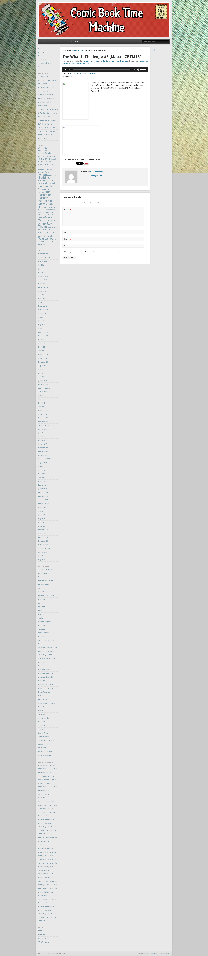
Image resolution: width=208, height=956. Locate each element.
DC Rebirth (42, 607)
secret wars (44, 229)
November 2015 (43, 496)
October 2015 (43, 500)
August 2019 (42, 366)
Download (92, 73)
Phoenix (82, 63)
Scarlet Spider (53, 227)
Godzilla (43, 177)
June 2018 (41, 399)
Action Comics (50, 151)
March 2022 (42, 298)
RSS (72, 76)
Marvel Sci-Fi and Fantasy (46, 684)
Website (66, 246)
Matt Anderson (96, 172)
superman (51, 239)
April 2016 (41, 477)
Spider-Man (48, 232)
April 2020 (41, 351)
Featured (80, 50)
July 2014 (41, 556)
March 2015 (42, 526)
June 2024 (41, 269)
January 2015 (42, 533)
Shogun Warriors (44, 718)
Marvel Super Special (45, 688)
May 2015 (41, 519)
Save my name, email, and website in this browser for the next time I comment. (92, 252)
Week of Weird (43, 748)
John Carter (44, 193)
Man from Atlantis (46, 212)
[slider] (143, 69)
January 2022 (42, 302)
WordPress (166, 953)
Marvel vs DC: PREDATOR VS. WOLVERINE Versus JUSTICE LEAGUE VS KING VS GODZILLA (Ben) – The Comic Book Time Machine (48, 772)
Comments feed (43, 938)
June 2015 (41, 515)
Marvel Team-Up (44, 692)
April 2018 (41, 407)
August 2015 (42, 507)
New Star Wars (43, 699)
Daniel (40, 603)
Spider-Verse (42, 725)
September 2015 (44, 504)
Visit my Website (96, 176)
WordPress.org (43, 942)
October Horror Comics (46, 703)
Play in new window (78, 73)
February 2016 (43, 485)
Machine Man (50, 210)
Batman (51, 156)
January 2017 (42, 444)
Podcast (52, 42)
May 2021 (41, 325)
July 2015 (41, 511)
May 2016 (41, 474)
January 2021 (42, 328)
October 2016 (43, 455)
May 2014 (41, 560)
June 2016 (41, 470)
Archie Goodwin (45, 153)
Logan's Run (42, 210)
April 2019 (41, 377)
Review (40, 711)
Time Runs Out (44, 242)
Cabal (53, 159)
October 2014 (43, 545)
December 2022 (43, 287)
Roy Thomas (45, 225)
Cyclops (141, 61)
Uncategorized (43, 744)
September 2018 (44, 388)
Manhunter (43, 215)
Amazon (43, 59)
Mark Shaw (52, 215)
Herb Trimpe (49, 180)
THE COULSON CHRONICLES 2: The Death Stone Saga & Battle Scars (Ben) (48, 113)
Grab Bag (41, 629)
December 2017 (43, 418)
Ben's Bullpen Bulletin (45, 581)
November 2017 (43, 422)
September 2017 (44, 425)
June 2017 (41, 436)
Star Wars (41, 729)
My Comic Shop (46, 63)
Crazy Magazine (43, 592)
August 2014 (42, 552)
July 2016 (41, 466)
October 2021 (43, 310)
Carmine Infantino (46, 161)
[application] (105, 69)
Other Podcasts (76, 42)
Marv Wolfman (45, 219)
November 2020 (43, 336)
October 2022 (43, 291)
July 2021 (41, 317)
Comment (68, 209)
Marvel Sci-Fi (42, 681)
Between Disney (43, 584)
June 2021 (41, 321)
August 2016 (42, 463)
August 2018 (42, 392)
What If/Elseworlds (120, 61)
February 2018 (43, 410)
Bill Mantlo (44, 158)
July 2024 (41, 265)
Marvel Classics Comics (46, 673)
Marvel (41, 218)
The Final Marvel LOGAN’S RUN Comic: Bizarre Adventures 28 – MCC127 (47, 123)
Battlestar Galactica (45, 573)
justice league (52, 207)
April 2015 (41, 522)
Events (40, 610)
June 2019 (41, 369)
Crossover (41, 599)
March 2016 (42, 481)
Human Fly (45, 186)
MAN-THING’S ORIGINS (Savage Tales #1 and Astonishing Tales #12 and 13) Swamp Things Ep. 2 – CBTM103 (47, 827)
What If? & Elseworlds (45, 752)
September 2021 (44, 313)
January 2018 (42, 414)
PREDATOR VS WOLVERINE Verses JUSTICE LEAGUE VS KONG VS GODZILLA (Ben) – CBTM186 (47, 790)
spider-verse (42, 236)
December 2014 (43, 537)
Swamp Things (43, 733)
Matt (90, 61)
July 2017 (41, 433)
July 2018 (41, 395)
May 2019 (41, 373)
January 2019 (42, 381)
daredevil (41, 167)
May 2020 (41, 347)
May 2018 (41, 403)
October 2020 (43, 339)
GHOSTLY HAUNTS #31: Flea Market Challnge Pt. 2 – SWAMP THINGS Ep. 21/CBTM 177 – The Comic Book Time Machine (48, 870)
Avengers (43, 156)
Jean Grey (75, 63)
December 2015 (43, 492)
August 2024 (42, 261)
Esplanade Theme (152, 953)
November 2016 (43, 451)
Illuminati (42, 189)
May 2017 (41, 440)
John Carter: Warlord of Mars (45, 199)
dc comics (47, 167)
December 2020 (43, 332)
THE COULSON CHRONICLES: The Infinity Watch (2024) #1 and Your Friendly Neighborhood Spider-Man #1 (47, 84)
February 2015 (43, 530)
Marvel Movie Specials (46, 677)
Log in (40, 931)
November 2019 (43, 362)
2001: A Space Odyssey (46, 569)
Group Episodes (43, 633)
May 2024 (41, 272)
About (43, 42)
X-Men (87, 63)
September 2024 (44, 257)
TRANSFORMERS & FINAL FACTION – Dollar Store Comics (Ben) (46, 134)
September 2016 (44, 459)
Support (63, 42)
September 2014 (44, 548)
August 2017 (42, 429)
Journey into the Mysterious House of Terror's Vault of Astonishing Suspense (47, 651)
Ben (39, 577)
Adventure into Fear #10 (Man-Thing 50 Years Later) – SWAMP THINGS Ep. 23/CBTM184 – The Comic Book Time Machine (47, 809)
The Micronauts (43, 737)
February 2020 (43, 354)
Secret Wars (42, 714)
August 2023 (42, 280)
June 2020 (41, 343)
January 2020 (42, 358)
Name (68, 232)
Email (68, 239)
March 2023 (42, 284)
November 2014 (43, 541)
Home (74, 50)
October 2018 (43, 384)
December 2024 (43, 254)
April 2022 (41, 295)
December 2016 (43, 448)
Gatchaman (42, 618)
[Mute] (138, 69)
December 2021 (43, 306)
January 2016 (42, 489)
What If (44, 244)
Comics (40, 588)
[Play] (65, 69)
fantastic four (51, 175)
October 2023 (43, 276)
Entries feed (42, 934)
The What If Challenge (106, 61)
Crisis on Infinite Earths (45, 164)
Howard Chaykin (47, 183)
